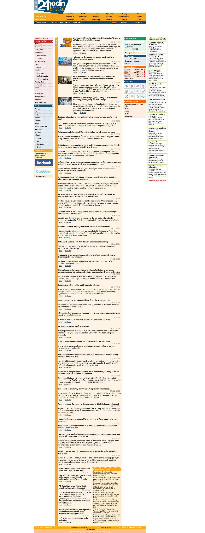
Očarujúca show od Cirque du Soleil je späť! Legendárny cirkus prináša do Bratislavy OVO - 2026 (156, 75)
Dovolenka (83, 16)
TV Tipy (124, 14)
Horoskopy (96, 19)
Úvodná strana (40, 22)
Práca (139, 14)
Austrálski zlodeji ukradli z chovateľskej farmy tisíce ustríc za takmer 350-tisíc (105, 473)
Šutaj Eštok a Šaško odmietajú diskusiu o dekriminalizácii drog (83, 242)
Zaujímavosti (39, 96)
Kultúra (37, 70)
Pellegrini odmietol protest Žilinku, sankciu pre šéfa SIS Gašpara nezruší (106, 500)
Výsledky (96, 16)
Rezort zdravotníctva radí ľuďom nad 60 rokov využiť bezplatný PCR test (74, 470)
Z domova (38, 47)
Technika (38, 129)
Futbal (127, 109)
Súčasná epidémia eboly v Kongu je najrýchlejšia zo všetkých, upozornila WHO (93, 58)
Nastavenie (129, 78)
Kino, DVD (40, 73)
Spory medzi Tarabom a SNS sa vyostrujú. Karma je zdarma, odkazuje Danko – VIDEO (106, 520)
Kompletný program (132, 61)
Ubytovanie (70, 19)
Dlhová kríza (41, 55)
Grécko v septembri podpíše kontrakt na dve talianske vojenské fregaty (106, 515)
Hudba (38, 67)
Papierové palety (87, 532)
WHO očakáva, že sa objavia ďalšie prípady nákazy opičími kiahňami (73, 487)
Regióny (39, 50)
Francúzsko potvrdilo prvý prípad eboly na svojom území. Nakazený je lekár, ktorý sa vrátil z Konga (95, 99)
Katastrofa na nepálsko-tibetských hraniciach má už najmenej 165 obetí (105, 484)
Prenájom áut (130, 53)
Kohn (38, 147)
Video (96, 14)
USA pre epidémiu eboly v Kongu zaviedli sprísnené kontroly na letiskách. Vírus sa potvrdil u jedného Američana (87, 178)
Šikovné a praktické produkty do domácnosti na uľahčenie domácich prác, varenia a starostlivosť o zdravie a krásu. (157, 147)
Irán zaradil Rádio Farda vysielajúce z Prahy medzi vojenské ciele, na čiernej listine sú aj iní (106, 479)
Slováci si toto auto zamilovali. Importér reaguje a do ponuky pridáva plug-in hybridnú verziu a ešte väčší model (106, 495)
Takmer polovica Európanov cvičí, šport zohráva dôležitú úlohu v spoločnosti (88, 404)
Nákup (83, 19)
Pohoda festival (42, 79)
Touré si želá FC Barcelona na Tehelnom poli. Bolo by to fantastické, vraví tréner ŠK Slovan (105, 510)
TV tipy (127, 63)
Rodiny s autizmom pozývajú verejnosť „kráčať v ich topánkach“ (84, 227)
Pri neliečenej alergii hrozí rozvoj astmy (73, 326)
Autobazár (70, 16)
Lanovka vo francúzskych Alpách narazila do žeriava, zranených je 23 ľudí (105, 505)
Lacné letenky (124, 16)
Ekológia (38, 99)
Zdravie (39, 58)
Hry (37, 141)
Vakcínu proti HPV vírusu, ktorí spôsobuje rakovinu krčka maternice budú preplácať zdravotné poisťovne (75, 512)
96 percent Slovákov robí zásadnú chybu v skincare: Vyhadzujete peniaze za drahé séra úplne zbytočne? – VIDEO (94, 79)
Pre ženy (38, 109)
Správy (70, 14)
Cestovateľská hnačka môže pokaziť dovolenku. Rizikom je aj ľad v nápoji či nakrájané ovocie (96, 39)
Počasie (109, 19)
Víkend (37, 112)
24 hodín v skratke (104, 527)
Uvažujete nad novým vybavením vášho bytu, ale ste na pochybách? (156, 159)
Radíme (38, 121)
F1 (37, 91)
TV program (109, 14)
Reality (83, 14)
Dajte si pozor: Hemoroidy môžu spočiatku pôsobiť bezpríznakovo (84, 342)
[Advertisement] (107, 6)
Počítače (38, 132)
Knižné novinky (42, 76)
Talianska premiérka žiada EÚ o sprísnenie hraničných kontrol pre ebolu (86, 132)
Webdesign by (130, 527)
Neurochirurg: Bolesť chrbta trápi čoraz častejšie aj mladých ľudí (84, 300)
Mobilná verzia (40, 176)
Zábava (124, 19)
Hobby (37, 123)
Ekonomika (39, 53)
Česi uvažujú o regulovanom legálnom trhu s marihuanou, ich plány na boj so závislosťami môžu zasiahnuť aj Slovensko (88, 373)
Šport (37, 88)
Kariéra (37, 118)
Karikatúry (40, 144)
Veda (36, 115)
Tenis (127, 111)
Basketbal (128, 116)
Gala (36, 64)
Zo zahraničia (40, 61)
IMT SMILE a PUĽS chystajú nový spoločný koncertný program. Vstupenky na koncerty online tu (157, 119)
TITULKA (38, 44)
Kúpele (109, 16)
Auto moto (39, 93)
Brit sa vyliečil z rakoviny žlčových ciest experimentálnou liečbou (84, 389)
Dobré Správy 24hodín (79, 527)
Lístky (139, 16)
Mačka (72, 532)
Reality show (39, 82)
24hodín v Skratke (41, 38)
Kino (139, 19)
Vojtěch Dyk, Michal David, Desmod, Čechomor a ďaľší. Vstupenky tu (156, 47)
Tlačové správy (40, 102)
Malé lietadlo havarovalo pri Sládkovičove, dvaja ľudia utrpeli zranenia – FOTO (104, 488)
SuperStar (40, 85)
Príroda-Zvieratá (41, 126)
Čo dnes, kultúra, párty (102, 532)
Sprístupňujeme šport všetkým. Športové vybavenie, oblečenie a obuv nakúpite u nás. (157, 133)
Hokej (127, 114)
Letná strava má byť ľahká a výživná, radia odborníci (79, 285)
